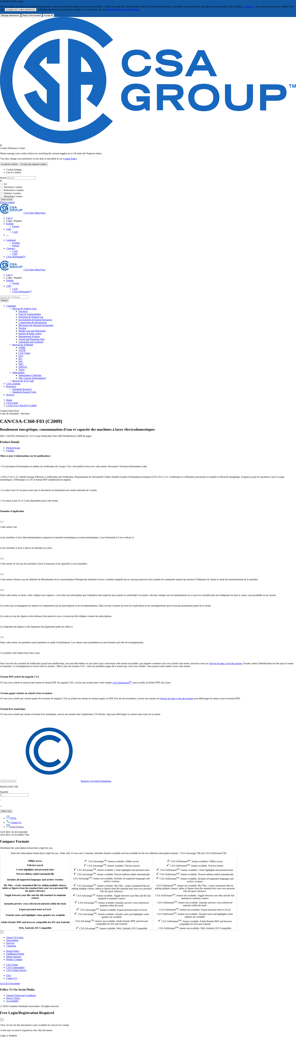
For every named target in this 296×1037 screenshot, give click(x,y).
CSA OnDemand (194, 856)
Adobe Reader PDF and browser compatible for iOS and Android (35, 922)
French (15, 226)
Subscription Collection (29, 375)
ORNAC (22, 367)
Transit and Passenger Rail (31, 339)
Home (9, 400)
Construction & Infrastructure (32, 322)
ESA (20, 356)
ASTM (21, 350)
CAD (15, 232)
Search (3, 177)
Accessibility (12, 1001)
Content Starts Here (9, 410)
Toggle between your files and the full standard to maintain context (35, 896)
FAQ (8, 975)
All (5, 184)
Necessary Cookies (13, 187)
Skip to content (7, 202)
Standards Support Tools (24, 392)
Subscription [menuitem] (18, 372)
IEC (20, 358)
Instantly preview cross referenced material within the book (35, 903)
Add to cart (6, 811)
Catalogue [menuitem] (11, 305)
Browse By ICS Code (23, 381)
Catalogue (11, 946)
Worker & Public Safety (30, 333)
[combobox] (14, 297)
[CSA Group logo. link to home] (148, 142)
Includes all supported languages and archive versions (35, 879)
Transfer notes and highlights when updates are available (35, 915)
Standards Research (21, 389)
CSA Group (24, 353)
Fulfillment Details (15, 954)
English (16, 242)
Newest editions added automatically (35, 874)
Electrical (23, 311)
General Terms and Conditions (21, 995)
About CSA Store (14, 937)
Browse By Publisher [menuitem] (22, 344)
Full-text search (35, 865)
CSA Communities (15, 967)
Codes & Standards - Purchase (15, 413)
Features (35, 856)
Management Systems (29, 336)
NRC (21, 364)
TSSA (21, 369)
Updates (10, 450)
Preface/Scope (13, 448)
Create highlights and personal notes (35, 869)
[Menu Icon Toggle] (7, 235)
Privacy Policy (13, 998)
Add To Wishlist (8, 781)
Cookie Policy (70, 158)
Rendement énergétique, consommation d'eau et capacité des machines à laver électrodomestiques (77, 429)
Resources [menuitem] (11, 386)
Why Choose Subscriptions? (32, 378)
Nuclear (22, 328)
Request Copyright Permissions (96, 781)
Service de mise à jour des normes (225, 663)
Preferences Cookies (14, 190)
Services (10, 943)
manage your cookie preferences (20, 9)
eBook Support (13, 956)
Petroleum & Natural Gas (30, 317)
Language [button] (11, 240)
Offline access (35, 861)
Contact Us (11, 978)
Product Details (9, 442)
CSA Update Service (16, 970)
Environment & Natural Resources (35, 319)
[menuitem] (157, 311)
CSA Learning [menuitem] (13, 383)
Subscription (12, 940)
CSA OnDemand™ (15, 256)
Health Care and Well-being (32, 331)
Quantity (4, 792)
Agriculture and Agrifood (30, 342)
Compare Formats (14, 841)
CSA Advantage (111, 856)
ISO (20, 361)
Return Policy (13, 951)
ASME (21, 347)
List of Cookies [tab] (13, 172)
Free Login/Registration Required (27, 1013)
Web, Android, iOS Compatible (35, 928)
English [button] (10, 223)
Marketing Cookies (13, 196)
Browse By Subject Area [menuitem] (24, 308)
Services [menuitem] (10, 394)
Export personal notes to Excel (35, 909)
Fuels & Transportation (29, 314)
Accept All (248, 6)
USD (8, 229)
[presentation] (1, 145)
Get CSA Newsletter (10, 983)
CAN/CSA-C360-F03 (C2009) (21, 405)
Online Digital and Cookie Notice (123, 9)
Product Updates (14, 959)
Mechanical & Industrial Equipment (35, 325)
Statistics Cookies (12, 193)
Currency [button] (10, 248)
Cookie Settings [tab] (14, 169)
